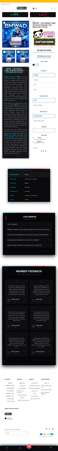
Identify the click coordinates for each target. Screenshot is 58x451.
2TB (35, 89)
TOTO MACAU (10, 390)
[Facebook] (42, 151)
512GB (36, 80)
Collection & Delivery (34, 385)
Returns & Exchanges (34, 388)
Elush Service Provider (20, 391)
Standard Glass (38, 116)
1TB (35, 84)
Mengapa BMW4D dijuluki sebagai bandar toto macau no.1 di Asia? (29, 229)
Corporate (22, 385)
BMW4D (10, 383)
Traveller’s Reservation (23, 400)
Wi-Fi (35, 100)
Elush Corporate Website (45, 393)
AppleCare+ (22, 383)
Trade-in (22, 397)
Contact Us (34, 390)
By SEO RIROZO (50, 436)
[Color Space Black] (34, 65)
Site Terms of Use (35, 398)
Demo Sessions (22, 388)
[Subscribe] (26, 433)
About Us (46, 383)
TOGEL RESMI (10, 398)
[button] (3, 8)
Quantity (44, 126)
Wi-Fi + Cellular (38, 105)
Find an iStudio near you (46, 386)
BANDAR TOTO (10, 396)
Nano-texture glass (39, 120)
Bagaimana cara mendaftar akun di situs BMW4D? (29, 240)
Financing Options (22, 395)
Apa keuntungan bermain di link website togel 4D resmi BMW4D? (29, 235)
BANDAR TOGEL (10, 393)
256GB (36, 75)
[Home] (22, 8)
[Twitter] (44, 151)
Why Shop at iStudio (47, 389)
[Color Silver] (37, 64)
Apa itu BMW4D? (29, 224)
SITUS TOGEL (10, 401)
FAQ (35, 393)
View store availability (39, 139)
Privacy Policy (34, 396)
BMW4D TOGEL (10, 385)
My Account (35, 383)
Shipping (42, 52)
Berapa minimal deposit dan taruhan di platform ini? (29, 245)
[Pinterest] (46, 151)
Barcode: (45, 47)
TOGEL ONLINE (10, 388)
